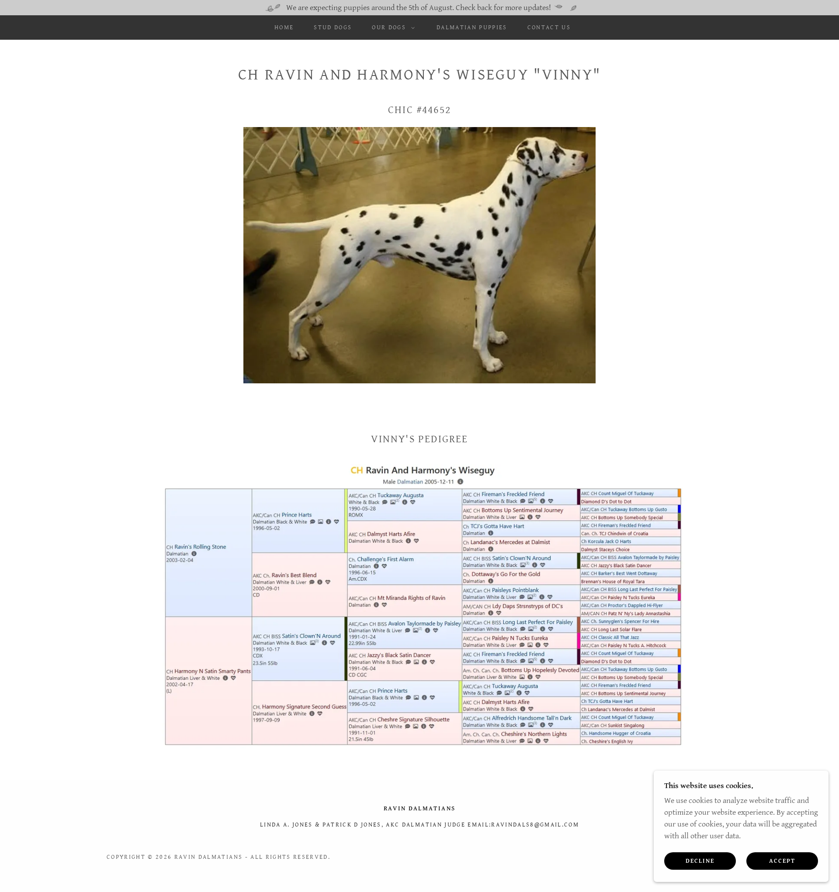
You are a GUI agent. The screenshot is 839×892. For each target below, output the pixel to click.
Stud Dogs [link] (333, 27)
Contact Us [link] (549, 27)
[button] (391, 27)
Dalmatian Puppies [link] (472, 27)
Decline (700, 860)
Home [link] (284, 27)
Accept (782, 860)
